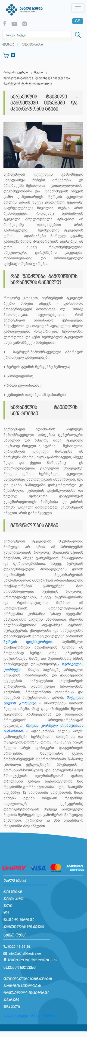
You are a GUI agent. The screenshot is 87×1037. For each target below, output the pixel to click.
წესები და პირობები (18, 920)
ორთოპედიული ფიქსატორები (26, 993)
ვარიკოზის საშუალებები (22, 986)
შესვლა (8, 44)
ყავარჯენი (11, 1000)
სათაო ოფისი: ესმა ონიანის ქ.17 (33, 960)
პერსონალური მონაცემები (23, 927)
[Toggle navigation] (77, 8)
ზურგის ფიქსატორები (27, 642)
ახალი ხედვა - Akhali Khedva (29, 1015)
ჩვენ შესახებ (12, 892)
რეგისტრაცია (32, 44)
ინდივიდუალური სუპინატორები (27, 979)
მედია (38, 72)
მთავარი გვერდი (15, 72)
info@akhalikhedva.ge (25, 953)
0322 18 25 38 (19, 946)
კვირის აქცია (13, 899)
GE (77, 21)
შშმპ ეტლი (11, 1007)
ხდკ (6, 913)
